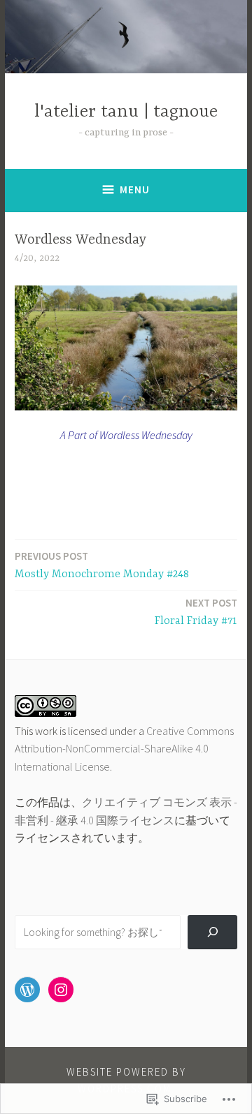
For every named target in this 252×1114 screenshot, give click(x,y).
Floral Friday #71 (196, 611)
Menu (135, 189)
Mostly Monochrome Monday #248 (102, 565)
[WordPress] (27, 989)
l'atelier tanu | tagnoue (126, 112)
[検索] (212, 932)
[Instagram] (61, 989)
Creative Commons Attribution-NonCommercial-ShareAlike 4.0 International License (124, 748)
